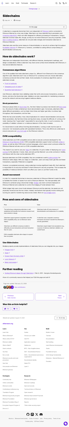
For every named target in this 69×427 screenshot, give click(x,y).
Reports (26, 402)
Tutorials (48, 335)
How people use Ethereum (10, 366)
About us (11, 418)
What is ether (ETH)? (8, 338)
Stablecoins (27, 345)
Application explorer (30, 342)
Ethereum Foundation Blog (11, 402)
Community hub (7, 379)
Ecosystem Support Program (11, 405)
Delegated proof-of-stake (13, 87)
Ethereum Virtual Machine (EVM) (13, 142)
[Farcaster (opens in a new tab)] (32, 414)
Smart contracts (7, 348)
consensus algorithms (10, 35)
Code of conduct (33, 418)
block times (23, 107)
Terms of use (56, 418)
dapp (27, 150)
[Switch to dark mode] (60, 3)
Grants (48, 348)
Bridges (36, 183)
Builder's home (50, 332)
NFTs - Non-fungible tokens (32, 348)
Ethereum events (7, 386)
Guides (26, 332)
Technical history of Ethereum (32, 389)
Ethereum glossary (8, 369)
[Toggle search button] (56, 3)
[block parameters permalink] (2, 103)
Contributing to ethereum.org (11, 389)
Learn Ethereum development (54, 345)
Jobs (41, 418)
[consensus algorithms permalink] (2, 70)
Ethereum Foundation (8, 399)
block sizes (62, 107)
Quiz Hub (5, 363)
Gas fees (5, 351)
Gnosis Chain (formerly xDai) (15, 256)
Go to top (62, 318)
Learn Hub (5, 332)
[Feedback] (66, 424)
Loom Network (10, 259)
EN (66, 3)
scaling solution (53, 157)
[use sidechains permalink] (2, 242)
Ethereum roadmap (29, 382)
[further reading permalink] (2, 269)
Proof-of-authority (11, 83)
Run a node (6, 355)
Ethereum (46, 31)
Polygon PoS (10, 250)
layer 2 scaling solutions (10, 40)
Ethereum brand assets (21, 418)
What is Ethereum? (8, 335)
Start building (49, 342)
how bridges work (49, 193)
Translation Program (8, 392)
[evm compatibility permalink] (2, 136)
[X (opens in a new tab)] (36, 414)
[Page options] (11, 20)
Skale (7, 253)
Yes (8, 308)
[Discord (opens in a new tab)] (41, 414)
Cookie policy (29, 421)
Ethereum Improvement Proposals (33, 395)
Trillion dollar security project (32, 405)
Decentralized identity (30, 360)
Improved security (29, 386)
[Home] (2, 3)
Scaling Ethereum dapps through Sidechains (20, 273)
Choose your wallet (29, 335)
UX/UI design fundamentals (53, 355)
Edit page (17, 20)
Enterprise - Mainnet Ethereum (55, 358)
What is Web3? (7, 345)
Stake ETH (27, 363)
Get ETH (26, 338)
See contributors (20, 287)
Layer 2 (26, 366)
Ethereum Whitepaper (30, 379)
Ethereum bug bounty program (11, 395)
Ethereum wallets (7, 342)
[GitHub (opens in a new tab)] (27, 414)
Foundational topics (51, 351)
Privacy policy (48, 418)
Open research (28, 392)
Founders (48, 361)
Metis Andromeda (11, 262)
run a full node (21, 131)
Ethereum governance (30, 399)
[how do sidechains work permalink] (2, 56)
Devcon (5, 408)
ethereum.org (8, 323)
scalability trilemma (10, 47)
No (17, 308)
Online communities (8, 382)
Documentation (50, 338)
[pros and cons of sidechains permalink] (2, 199)
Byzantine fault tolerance (13, 90)
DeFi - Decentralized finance (32, 351)
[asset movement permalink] (2, 174)
